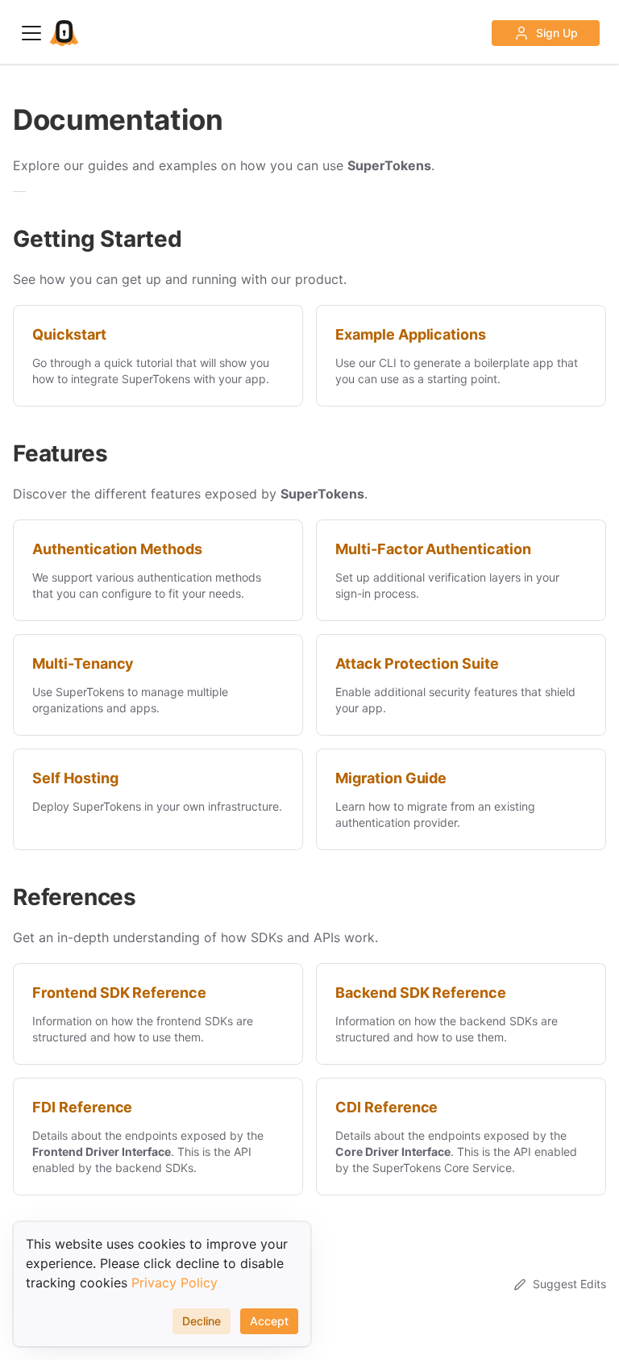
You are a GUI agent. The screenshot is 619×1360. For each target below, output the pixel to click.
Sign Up (557, 33)
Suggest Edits (569, 1284)
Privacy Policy (174, 1282)
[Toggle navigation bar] (31, 33)
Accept (269, 1321)
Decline (201, 1321)
